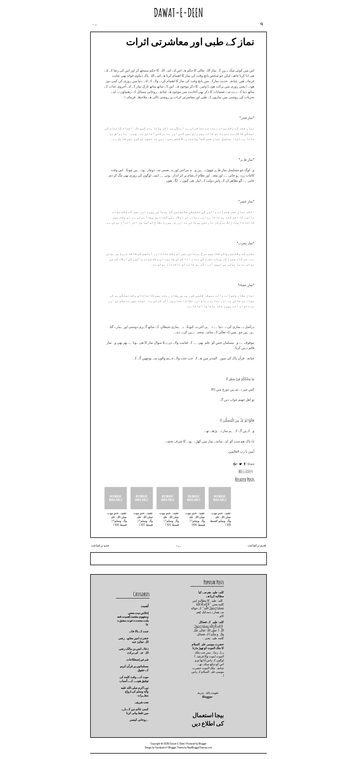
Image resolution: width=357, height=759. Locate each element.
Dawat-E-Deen (178, 12)
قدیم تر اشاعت (257, 545)
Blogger (207, 697)
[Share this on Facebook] (244, 464)
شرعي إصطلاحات (137, 659)
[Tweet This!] (240, 464)
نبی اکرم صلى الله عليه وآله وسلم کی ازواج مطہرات (135, 691)
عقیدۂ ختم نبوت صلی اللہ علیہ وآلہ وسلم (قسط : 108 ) (220, 518)
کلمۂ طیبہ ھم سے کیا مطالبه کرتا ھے (211, 594)
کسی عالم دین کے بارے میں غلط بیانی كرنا (135, 711)
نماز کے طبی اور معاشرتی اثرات (190, 41)
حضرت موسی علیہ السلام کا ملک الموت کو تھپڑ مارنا (208, 646)
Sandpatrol (161, 747)
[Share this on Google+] (235, 464)
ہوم (95, 24)
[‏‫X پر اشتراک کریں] (244, 471)
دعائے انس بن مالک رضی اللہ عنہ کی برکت (134, 650)
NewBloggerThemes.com (199, 747)
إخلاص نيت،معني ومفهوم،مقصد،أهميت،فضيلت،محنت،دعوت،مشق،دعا (133, 618)
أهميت (145, 606)
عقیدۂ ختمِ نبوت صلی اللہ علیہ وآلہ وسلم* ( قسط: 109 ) (117, 518)
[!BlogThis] (247, 471)
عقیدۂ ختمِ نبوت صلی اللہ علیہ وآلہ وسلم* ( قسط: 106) (195, 518)
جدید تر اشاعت (100, 545)
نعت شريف (142, 702)
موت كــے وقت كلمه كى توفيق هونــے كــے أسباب (134, 679)
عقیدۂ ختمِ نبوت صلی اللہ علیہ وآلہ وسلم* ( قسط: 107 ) (143, 518)
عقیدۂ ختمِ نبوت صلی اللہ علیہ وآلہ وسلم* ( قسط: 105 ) (169, 518)
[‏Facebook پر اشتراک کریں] (240, 471)
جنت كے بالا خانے (139, 631)
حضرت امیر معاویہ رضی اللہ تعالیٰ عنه (133, 640)
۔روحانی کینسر (139, 719)
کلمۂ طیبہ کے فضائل (211, 622)
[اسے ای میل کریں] (251, 471)
